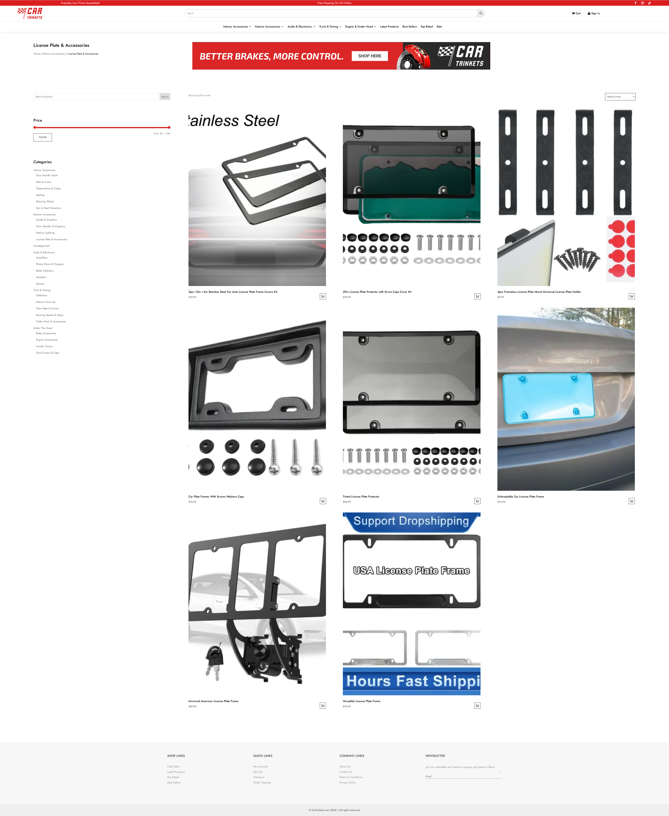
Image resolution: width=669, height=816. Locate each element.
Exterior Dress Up (45, 302)
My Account (260, 767)
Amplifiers (41, 258)
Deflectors (41, 295)
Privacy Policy (348, 783)
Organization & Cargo (48, 188)
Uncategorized (41, 246)
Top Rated (427, 27)
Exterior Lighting (45, 233)
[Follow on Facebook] (635, 3)
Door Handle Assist (46, 175)
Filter (43, 137)
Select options (323, 296)
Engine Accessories (47, 340)
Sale (439, 27)
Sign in (595, 13)
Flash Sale (173, 767)
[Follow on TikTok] (649, 3)
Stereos (40, 284)
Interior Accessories (235, 27)
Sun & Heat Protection (48, 208)
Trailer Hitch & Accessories (51, 321)
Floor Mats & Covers (47, 308)
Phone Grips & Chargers (50, 264)
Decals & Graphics (46, 220)
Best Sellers (409, 27)
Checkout (258, 777)
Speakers (41, 277)
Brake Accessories (46, 333)
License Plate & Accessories (51, 239)
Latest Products (389, 27)
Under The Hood (42, 328)
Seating (40, 195)
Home (36, 54)
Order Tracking (262, 783)
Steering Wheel (45, 201)
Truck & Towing (328, 27)
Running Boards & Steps (49, 315)
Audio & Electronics (300, 27)
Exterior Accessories (267, 27)
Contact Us (346, 772)
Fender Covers (44, 346)
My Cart (258, 772)
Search (164, 96)
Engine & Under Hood (359, 27)
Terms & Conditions (351, 777)
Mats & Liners (43, 182)
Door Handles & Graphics (50, 226)
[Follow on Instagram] (642, 3)
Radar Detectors (45, 271)
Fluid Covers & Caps (47, 353)
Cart (578, 13)
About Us (345, 767)
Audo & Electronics (44, 252)
